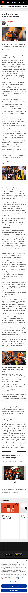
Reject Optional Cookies (14, 586)
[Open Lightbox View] (14, 475)
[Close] (26, 560)
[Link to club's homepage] (3, 2)
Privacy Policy (18, 578)
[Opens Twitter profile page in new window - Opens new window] (8, 25)
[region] (14, 576)
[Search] (23, 2)
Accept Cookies (14, 590)
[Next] (18, 482)
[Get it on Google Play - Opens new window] (18, 555)
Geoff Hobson (10, 21)
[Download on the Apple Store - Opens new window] (8, 555)
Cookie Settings (14, 581)
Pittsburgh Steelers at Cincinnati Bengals (11, 456)
